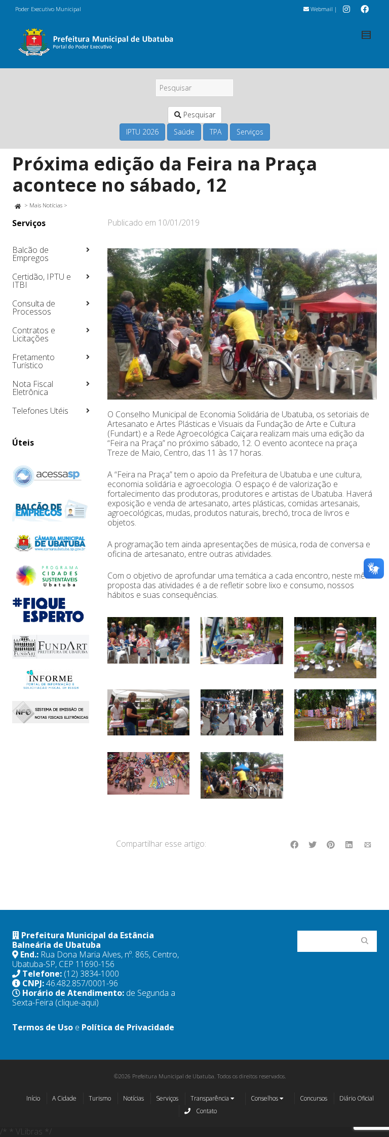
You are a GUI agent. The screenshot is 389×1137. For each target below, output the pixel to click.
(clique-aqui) (77, 1002)
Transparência (210, 1098)
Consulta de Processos (33, 307)
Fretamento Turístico (33, 361)
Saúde (184, 132)
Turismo (100, 1098)
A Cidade (64, 1098)
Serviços (250, 132)
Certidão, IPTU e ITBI (41, 280)
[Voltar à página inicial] (17, 205)
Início (33, 1098)
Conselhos (265, 1098)
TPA (215, 132)
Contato (205, 1111)
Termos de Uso (42, 1027)
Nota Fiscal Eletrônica (32, 388)
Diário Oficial (356, 1098)
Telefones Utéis (40, 410)
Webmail (321, 9)
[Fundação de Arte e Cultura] (51, 647)
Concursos (313, 1098)
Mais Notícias (45, 205)
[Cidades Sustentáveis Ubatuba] (51, 576)
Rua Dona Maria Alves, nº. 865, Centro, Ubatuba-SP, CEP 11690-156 (95, 959)
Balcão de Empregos (30, 254)
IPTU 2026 (142, 132)
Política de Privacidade (128, 1027)
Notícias (133, 1098)
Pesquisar (198, 114)
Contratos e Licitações (33, 334)
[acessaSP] (51, 476)
